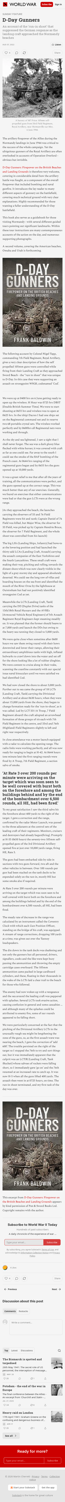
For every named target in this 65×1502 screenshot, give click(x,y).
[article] (32, 1368)
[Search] (59, 1350)
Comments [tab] (10, 1311)
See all (9, 1435)
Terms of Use (48, 1249)
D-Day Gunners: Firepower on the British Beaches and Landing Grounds (31, 1199)
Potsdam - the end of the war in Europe (24, 1388)
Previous (12, 1289)
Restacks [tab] (23, 1311)
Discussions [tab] (27, 1350)
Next (54, 1289)
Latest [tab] (14, 1350)
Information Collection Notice (35, 1252)
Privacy (35, 1476)
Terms (44, 1476)
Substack (17, 1495)
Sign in (58, 4)
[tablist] (16, 1311)
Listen (58, 44)
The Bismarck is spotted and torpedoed (22, 1361)
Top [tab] (6, 1350)
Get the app (48, 1487)
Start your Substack (24, 1487)
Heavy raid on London (18, 1412)
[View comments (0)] (17, 53)
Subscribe (47, 4)
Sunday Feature (12, 14)
